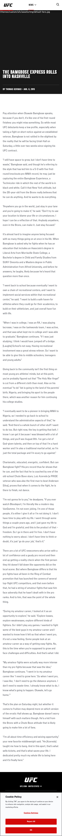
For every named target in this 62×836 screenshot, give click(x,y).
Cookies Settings (31, 813)
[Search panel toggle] (58, 4)
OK (31, 830)
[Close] (57, 797)
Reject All (31, 822)
